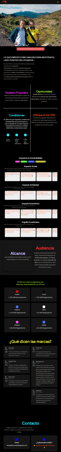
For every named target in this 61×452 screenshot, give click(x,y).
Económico (31, 161)
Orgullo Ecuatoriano (41, 161)
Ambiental (24, 161)
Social (17, 161)
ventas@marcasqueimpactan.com (17, 445)
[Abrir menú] (57, 2)
